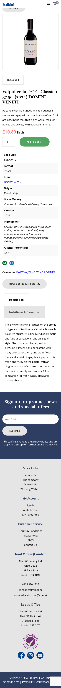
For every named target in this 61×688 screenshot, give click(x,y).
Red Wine (21, 272)
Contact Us (30, 545)
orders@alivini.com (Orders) (30, 595)
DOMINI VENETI (13, 182)
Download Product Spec (22, 283)
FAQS (31, 540)
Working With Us (30, 489)
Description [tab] (16, 299)
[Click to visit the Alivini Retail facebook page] (21, 658)
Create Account (30, 510)
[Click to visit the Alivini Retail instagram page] (30, 658)
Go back (13, 8)
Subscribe (14, 430)
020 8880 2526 (30, 584)
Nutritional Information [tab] (24, 312)
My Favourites (30, 514)
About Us (30, 475)
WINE (31, 272)
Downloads (30, 484)
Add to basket (35, 141)
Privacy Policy (30, 535)
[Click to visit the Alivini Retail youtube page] (39, 658)
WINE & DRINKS (45, 272)
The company (30, 480)
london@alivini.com (30, 590)
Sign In (30, 505)
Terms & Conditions (30, 531)
